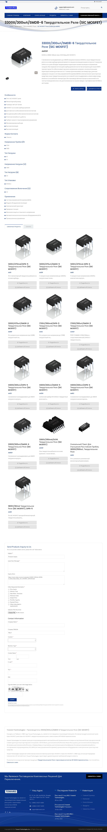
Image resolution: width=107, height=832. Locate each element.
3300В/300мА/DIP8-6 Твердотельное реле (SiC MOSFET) (81, 387)
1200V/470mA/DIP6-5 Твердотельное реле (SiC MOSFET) (19, 266)
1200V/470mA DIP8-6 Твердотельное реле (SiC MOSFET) (81, 266)
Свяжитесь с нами (66, 15)
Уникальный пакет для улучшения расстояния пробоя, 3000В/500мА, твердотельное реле (84, 448)
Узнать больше (40, 15)
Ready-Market (98, 829)
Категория (18, 26)
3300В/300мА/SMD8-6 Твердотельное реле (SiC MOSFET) (19, 447)
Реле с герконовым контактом (61, 760)
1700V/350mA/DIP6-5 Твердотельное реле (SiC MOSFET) (50, 326)
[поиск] (101, 7)
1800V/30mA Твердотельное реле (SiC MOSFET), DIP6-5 (21, 507)
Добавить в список (95, 88)
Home (11, 26)
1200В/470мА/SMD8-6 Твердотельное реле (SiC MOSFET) (19, 326)
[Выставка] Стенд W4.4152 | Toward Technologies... (64, 815)
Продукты (52, 15)
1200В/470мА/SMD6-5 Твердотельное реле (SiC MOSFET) (50, 266)
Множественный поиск (90, 15)
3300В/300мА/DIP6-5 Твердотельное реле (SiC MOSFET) (19, 387)
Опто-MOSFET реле (29, 26)
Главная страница (13, 15)
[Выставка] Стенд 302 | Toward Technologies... (65, 797)
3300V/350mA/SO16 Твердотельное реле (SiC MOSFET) (50, 442)
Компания (26, 15)
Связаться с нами (12, 762)
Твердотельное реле (44, 760)
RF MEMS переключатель (80, 760)
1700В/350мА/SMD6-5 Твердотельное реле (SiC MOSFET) (81, 326)
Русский (99, 1)
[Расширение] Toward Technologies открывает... (63, 806)
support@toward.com (66, 7)
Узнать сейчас (79, 88)
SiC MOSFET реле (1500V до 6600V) (49, 26)
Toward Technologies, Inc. (22, 829)
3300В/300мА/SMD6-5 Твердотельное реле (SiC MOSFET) (50, 387)
